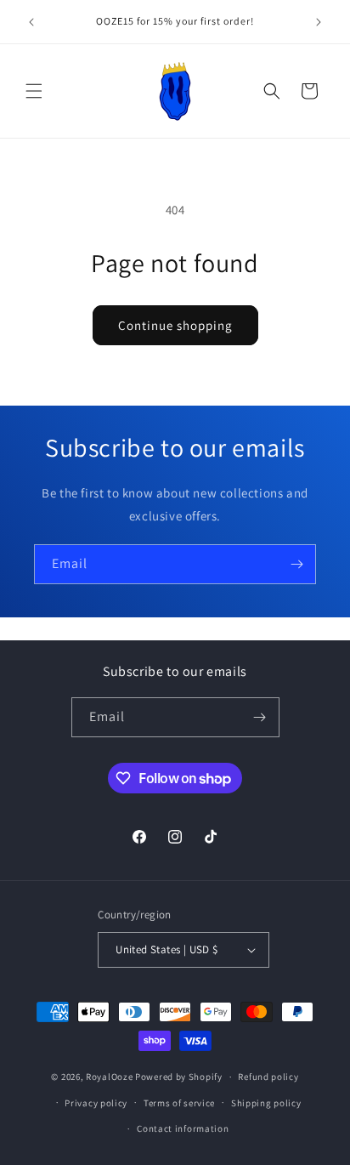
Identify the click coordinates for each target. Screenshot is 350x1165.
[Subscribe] (296, 564)
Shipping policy (266, 1103)
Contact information (183, 1128)
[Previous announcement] (31, 22)
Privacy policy (96, 1103)
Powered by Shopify (179, 1077)
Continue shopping (175, 325)
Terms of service (179, 1103)
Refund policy (268, 1077)
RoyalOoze (109, 1077)
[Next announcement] (318, 22)
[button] (34, 91)
